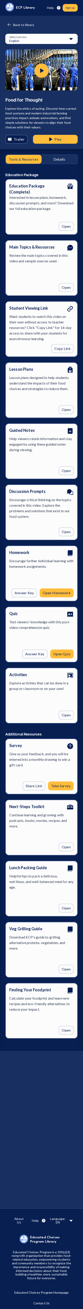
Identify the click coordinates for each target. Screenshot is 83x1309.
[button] (41, 39)
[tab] (24, 159)
